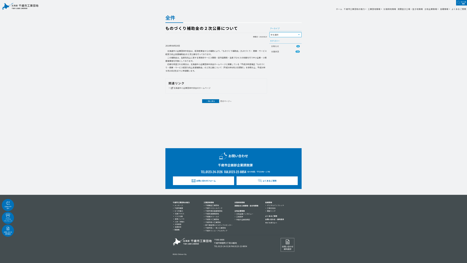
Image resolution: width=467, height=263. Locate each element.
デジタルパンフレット (275, 205)
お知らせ (285, 46)
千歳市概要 (179, 208)
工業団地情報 (209, 202)
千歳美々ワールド (212, 216)
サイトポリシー (271, 222)
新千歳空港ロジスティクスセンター (219, 225)
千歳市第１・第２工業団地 (215, 228)
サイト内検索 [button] (463, 3)
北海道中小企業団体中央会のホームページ (192, 87)
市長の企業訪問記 (243, 219)
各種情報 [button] (444, 9)
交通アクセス (179, 213)
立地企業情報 (239, 211)
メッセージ (179, 205)
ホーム (339, 9)
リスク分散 (179, 216)
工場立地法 (271, 208)
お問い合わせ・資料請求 (274, 219)
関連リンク (271, 211)
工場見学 (239, 216)
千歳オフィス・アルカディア (216, 230)
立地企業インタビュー (244, 214)
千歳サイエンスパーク (213, 208)
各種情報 (268, 202)
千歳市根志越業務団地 (213, 211)
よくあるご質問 (459, 9)
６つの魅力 (179, 211)
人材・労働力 (179, 222)
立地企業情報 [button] (430, 9)
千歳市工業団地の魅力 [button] (354, 9)
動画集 (177, 229)
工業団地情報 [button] (374, 9)
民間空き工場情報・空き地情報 (246, 205)
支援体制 (178, 227)
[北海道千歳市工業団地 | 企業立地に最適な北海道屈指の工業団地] (20, 6)
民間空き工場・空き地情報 (410, 9)
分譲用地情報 (389, 9)
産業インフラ (179, 219)
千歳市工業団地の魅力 (181, 202)
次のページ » (225, 101)
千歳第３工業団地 (212, 219)
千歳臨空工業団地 (212, 205)
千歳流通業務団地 (212, 213)
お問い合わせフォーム (206, 180)
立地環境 (178, 224)
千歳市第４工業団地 (213, 222)
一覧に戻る (210, 101)
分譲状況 (285, 51)
